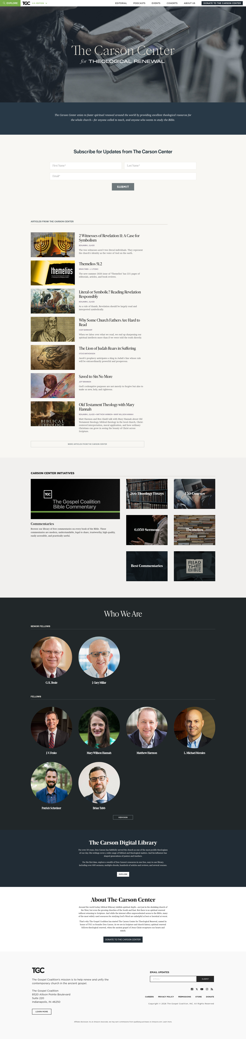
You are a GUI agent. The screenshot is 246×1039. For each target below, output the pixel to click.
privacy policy (166, 996)
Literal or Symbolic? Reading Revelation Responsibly (110, 294)
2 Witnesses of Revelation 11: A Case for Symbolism (109, 238)
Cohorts (172, 3)
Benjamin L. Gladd (87, 245)
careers (149, 996)
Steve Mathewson (87, 353)
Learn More (41, 1011)
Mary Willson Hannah (123, 414)
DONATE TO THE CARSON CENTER (222, 3)
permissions (185, 996)
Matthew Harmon (104, 414)
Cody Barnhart (85, 330)
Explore (123, 874)
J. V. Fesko (94, 269)
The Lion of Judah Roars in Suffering (107, 348)
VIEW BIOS (123, 817)
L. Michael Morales (194, 753)
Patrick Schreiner (51, 808)
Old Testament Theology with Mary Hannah (106, 407)
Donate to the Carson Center (123, 940)
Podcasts (139, 3)
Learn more (167, 1022)
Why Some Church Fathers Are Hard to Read (109, 322)
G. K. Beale (51, 683)
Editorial (121, 3)
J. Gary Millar (99, 683)
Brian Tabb (83, 269)
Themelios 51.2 (90, 263)
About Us (189, 3)
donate (210, 996)
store (198, 996)
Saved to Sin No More (95, 376)
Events (156, 3)
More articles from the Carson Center (87, 444)
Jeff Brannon (85, 381)
